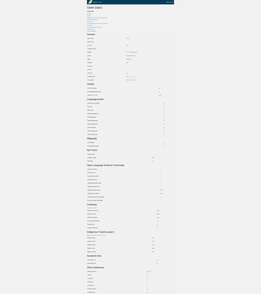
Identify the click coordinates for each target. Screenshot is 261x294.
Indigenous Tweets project (94, 27)
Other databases (91, 31)
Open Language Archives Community (97, 23)
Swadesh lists (91, 29)
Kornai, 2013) (94, 95)
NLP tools (90, 21)
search (100, 2)
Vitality (89, 16)
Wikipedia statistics (92, 19)
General (89, 14)
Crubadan (89, 25)
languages (95, 2)
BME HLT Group (169, 2)
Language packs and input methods (97, 17)
